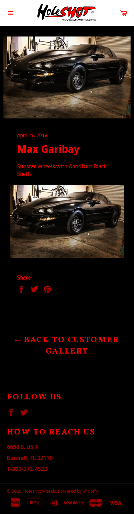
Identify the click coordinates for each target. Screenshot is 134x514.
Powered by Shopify (78, 491)
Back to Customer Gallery (70, 346)
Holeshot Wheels (39, 491)
